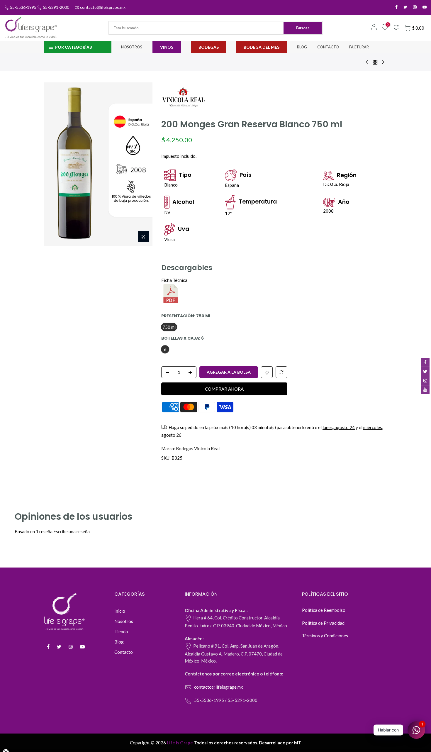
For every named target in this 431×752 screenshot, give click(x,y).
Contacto (123, 652)
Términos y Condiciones (325, 635)
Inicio (119, 611)
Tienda (121, 631)
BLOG (302, 47)
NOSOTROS (131, 47)
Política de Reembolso (323, 610)
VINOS (166, 47)
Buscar (302, 27)
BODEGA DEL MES (261, 47)
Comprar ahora (224, 388)
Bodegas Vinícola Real (198, 448)
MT (297, 742)
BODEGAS (208, 47)
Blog (119, 641)
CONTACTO (328, 47)
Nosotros (123, 621)
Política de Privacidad (323, 623)
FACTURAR (359, 47)
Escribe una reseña (71, 531)
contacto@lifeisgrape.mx (102, 7)
